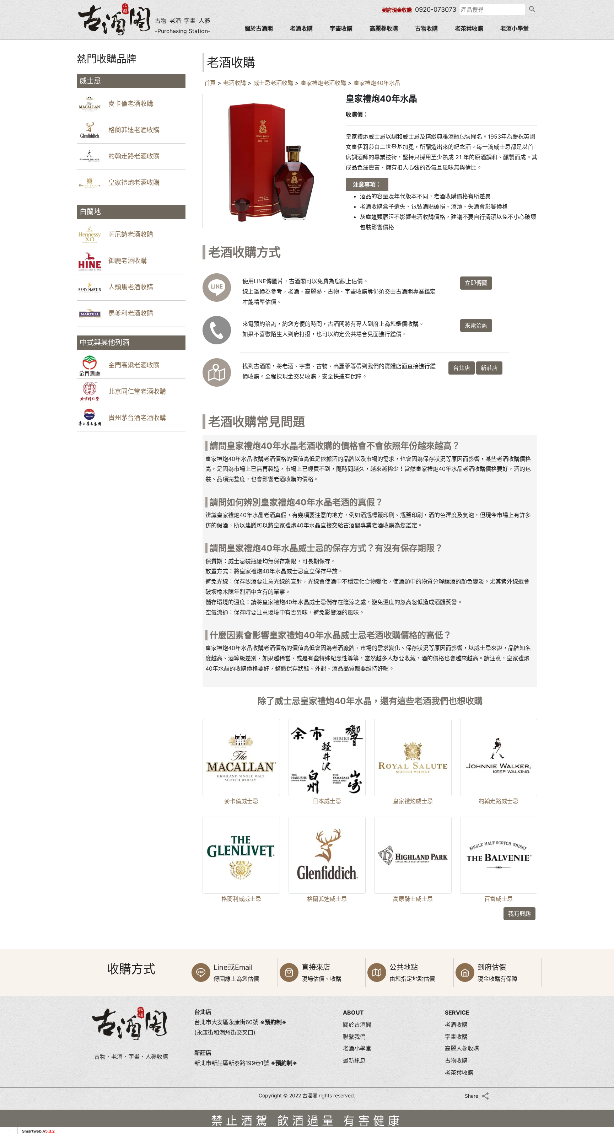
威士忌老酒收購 (273, 82)
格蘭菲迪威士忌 (327, 898)
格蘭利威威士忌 (241, 898)
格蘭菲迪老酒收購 (134, 130)
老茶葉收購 (469, 28)
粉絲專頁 (596, 1056)
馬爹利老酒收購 (130, 313)
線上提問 (596, 1027)
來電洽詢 (476, 325)
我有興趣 (519, 913)
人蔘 (204, 20)
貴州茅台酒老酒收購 (137, 417)
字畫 (189, 20)
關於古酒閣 (258, 28)
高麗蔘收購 (384, 28)
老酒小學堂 (514, 28)
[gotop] (596, 1074)
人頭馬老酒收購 (130, 287)
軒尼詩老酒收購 (130, 234)
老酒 (175, 20)
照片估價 (596, 966)
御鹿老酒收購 (127, 260)
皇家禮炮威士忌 (413, 801)
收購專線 (596, 996)
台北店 (461, 367)
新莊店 (489, 367)
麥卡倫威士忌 (241, 801)
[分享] (485, 1096)
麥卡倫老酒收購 (130, 103)
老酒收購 (301, 28)
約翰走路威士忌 (498, 801)
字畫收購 (341, 28)
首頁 (210, 82)
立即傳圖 (476, 282)
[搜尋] (531, 9)
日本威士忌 (327, 801)
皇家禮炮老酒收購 (134, 182)
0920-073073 (435, 9)
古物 (160, 20)
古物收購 (426, 28)
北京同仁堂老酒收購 (137, 391)
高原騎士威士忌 (413, 898)
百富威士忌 (498, 898)
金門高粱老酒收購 (134, 365)
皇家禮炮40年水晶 (377, 82)
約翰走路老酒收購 (134, 156)
